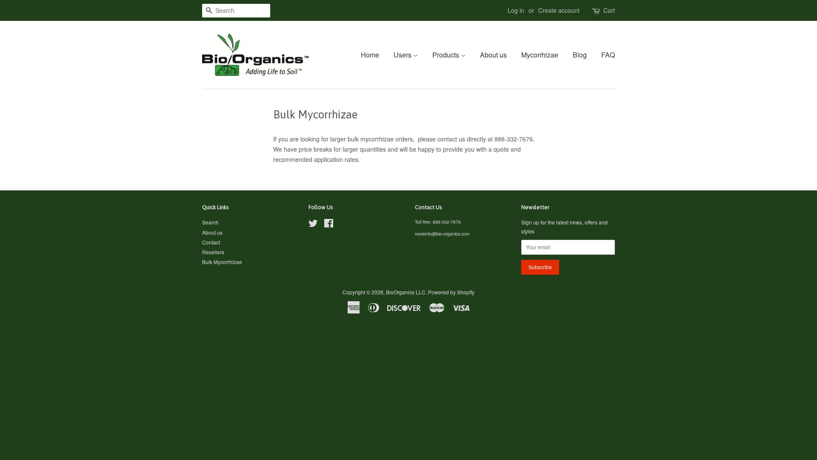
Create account (559, 10)
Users (403, 55)
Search (210, 222)
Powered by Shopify (451, 292)
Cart (609, 10)
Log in (516, 10)
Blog (580, 55)
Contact (211, 242)
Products (446, 55)
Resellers (213, 252)
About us (493, 55)
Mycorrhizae (539, 55)
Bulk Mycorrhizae (222, 261)
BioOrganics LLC (406, 292)
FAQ (608, 55)
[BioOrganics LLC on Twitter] (313, 224)
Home (370, 55)
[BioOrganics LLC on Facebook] (329, 224)
